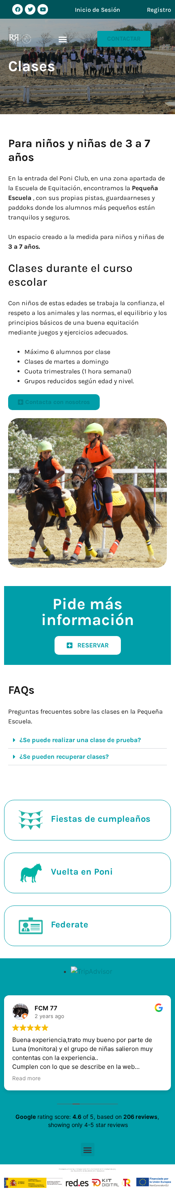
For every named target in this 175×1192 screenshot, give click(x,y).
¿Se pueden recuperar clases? (64, 756)
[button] (63, 39)
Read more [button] (26, 1078)
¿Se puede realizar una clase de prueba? (80, 740)
